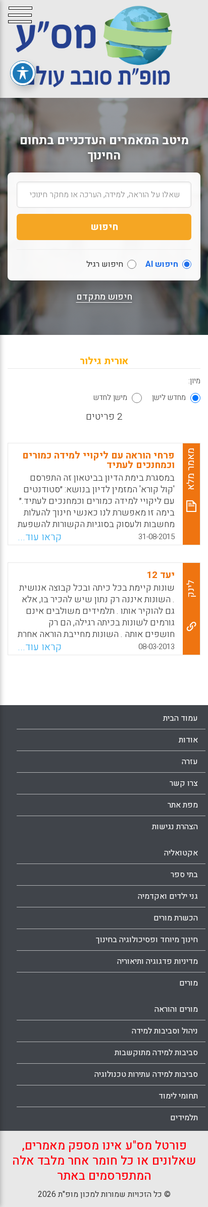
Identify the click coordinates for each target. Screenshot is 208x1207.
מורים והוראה (176, 1009)
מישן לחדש (110, 397)
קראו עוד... (40, 537)
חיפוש (104, 227)
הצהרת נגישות (175, 827)
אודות (188, 740)
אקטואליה (181, 853)
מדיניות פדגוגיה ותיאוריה (157, 961)
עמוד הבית (180, 718)
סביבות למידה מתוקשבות (156, 1053)
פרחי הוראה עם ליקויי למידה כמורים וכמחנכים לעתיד (98, 460)
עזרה (190, 762)
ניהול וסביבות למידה (165, 1031)
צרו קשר (184, 783)
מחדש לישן (169, 397)
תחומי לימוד (178, 1096)
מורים (188, 983)
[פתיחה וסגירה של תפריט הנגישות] (23, 73)
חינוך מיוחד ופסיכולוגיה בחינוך (147, 940)
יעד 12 (160, 575)
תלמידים (184, 1118)
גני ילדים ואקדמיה (168, 896)
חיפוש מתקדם (104, 297)
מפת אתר (183, 805)
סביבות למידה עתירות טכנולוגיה (146, 1074)
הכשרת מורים (175, 918)
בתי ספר (184, 875)
